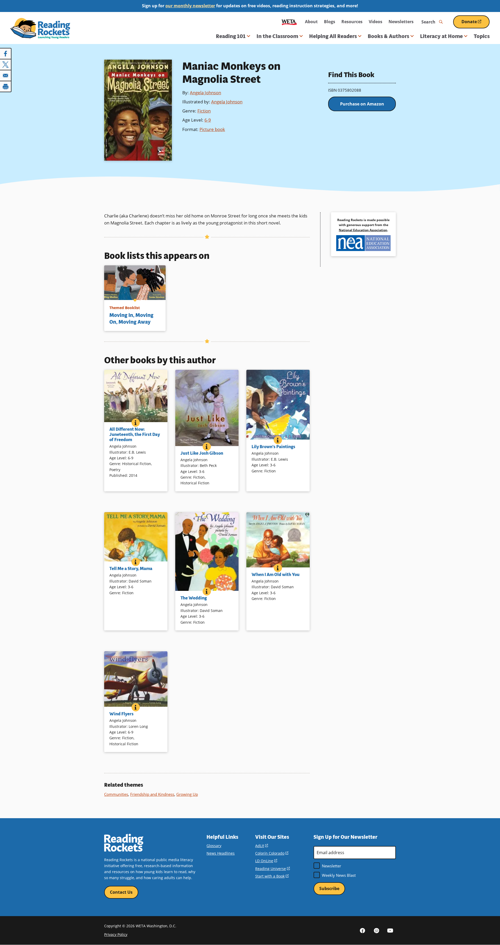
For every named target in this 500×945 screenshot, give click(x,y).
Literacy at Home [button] (441, 36)
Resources (351, 21)
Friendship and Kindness (152, 794)
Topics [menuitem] (482, 36)
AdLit (261, 845)
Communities (116, 794)
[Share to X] (5, 64)
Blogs (329, 21)
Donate (475, 23)
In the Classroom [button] (277, 36)
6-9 (207, 120)
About (311, 21)
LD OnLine (266, 860)
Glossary (214, 845)
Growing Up (187, 794)
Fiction (204, 111)
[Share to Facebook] (5, 53)
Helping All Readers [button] (333, 36)
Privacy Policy (115, 934)
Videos (375, 21)
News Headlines (221, 853)
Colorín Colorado (271, 853)
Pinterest (376, 930)
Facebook (362, 930)
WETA (289, 21)
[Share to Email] (5, 75)
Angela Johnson (205, 93)
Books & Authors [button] (388, 36)
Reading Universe (272, 868)
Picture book (212, 129)
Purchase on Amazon (362, 104)
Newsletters (401, 21)
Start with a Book (272, 876)
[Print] (5, 86)
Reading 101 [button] (231, 36)
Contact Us (121, 892)
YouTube (390, 930)
